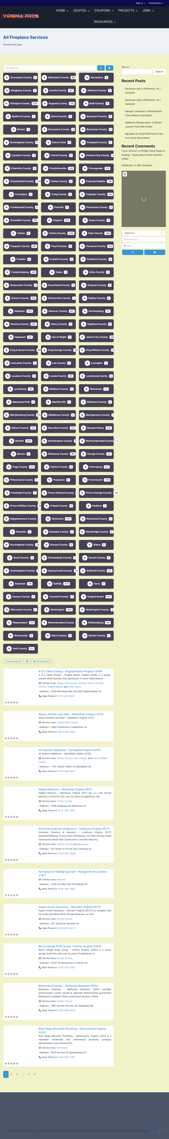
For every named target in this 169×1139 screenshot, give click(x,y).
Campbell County (96, 142)
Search (125, 67)
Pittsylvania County (21, 479)
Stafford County (95, 570)
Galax (58, 272)
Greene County (20, 298)
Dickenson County (97, 207)
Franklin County (58, 259)
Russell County (59, 544)
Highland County (97, 324)
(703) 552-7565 (66, 967)
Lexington (97, 363)
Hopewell (19, 337)
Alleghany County (20, 90)
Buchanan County (96, 129)
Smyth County (96, 557)
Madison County (58, 389)
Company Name (12, 661)
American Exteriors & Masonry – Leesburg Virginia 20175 (74, 828)
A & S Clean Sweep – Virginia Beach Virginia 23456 (70, 671)
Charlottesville (57, 168)
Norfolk (19, 440)
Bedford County (20, 116)
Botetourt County (96, 116)
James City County (96, 337)
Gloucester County (21, 285)
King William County (97, 350)
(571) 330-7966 (66, 810)
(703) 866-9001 (66, 771)
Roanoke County (59, 531)
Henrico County (19, 324)
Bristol (21, 129)
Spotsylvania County (60, 570)
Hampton (19, 311)
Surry (96, 583)
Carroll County (58, 155)
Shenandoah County (60, 557)
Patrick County (59, 466)
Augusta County (57, 103)
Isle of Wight (58, 337)
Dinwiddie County (20, 220)
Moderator (127, 165)
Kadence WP (157, 1131)
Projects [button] (126, 10)
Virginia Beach (95, 596)
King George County (60, 350)
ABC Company (144, 165)
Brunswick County (59, 129)
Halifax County (96, 298)
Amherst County (96, 90)
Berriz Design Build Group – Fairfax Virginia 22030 (70, 946)
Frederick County (96, 259)
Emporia (57, 220)
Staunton (19, 583)
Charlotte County (21, 168)
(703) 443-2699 (66, 853)
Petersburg (95, 466)
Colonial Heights (95, 181)
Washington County (97, 609)
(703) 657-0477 (66, 928)
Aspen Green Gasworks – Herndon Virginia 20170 (70, 907)
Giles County (96, 272)
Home (60, 10)
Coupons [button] (102, 10)
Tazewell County (59, 596)
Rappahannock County (23, 518)
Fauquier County (20, 246)
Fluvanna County (95, 246)
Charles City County (97, 155)
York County (19, 648)
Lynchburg (19, 389)
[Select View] (27, 661)
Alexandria (96, 77)
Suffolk (57, 583)
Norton (21, 453)
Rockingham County (22, 544)
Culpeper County (95, 194)
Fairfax (21, 233)
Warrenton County (21, 609)
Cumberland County (21, 207)
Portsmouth (95, 479)
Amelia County (57, 90)
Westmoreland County (61, 622)
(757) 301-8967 (66, 696)
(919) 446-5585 (66, 888)
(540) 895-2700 (66, 1057)
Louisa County (57, 376)
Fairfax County (57, 233)
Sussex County (21, 596)
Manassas (96, 389)
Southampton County (22, 570)
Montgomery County (97, 414)
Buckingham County (22, 142)
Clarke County (58, 181)
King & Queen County (22, 350)
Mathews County (96, 402)
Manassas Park (21, 402)
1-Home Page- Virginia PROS (28, 1103)
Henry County (58, 324)
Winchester (21, 635)
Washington (57, 609)
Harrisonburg (96, 311)
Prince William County (23, 505)
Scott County (21, 557)
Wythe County (96, 635)
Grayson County (96, 285)
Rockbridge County (96, 531)
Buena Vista (59, 142)
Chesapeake (95, 168)
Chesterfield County (22, 181)
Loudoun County (21, 376)
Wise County (59, 635)
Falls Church (95, 233)
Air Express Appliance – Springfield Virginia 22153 (70, 750)
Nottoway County (58, 453)
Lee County (59, 363)
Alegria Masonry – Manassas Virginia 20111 (65, 789)
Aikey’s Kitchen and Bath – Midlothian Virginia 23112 (71, 714)
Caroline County (20, 155)
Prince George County (98, 492)
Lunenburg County (97, 376)
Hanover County (57, 311)
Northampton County (60, 440)
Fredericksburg (20, 272)
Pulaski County (59, 505)
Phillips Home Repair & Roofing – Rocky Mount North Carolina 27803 (143, 155)
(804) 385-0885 (66, 732)
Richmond (57, 518)
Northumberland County (99, 440)
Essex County (96, 220)
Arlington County (20, 103)
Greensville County (59, 298)
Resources (103, 22)
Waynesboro (19, 622)
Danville (59, 207)
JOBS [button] (147, 10)
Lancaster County (20, 363)
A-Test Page (41, 1108)
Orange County (96, 453)
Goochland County (59, 285)
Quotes (80, 10)
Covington (21, 194)
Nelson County (20, 427)
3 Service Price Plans (21, 1108)
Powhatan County (20, 492)
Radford (96, 505)
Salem (96, 544)
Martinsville (59, 402)
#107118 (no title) (17, 1098)
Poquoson (59, 479)
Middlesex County (58, 414)
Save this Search (42, 661)
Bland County (59, 116)
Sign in (139, 3)
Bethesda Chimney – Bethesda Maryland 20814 (68, 985)
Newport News (95, 427)
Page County (19, 466)
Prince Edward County (61, 492)
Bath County (96, 103)
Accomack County (21, 77)
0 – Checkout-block (39, 1098)
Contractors (155, 3)
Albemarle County (58, 77)
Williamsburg (95, 622)
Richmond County (96, 518)
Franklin (21, 259)
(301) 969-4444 (66, 1010)
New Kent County (58, 427)
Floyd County (59, 246)
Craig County (59, 194)
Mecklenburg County (22, 414)
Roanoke (21, 531)
